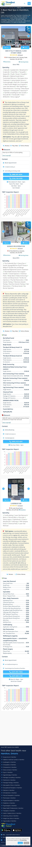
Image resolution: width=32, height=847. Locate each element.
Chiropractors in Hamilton (9, 767)
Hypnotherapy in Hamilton (10, 775)
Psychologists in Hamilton (10, 805)
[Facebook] (1, 840)
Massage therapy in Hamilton (11, 782)
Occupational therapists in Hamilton (12, 787)
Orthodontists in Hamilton (10, 793)
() (20, 55)
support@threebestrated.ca (13, 834)
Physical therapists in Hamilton (11, 800)
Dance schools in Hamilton (10, 770)
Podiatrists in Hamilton (9, 803)
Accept (20, 843)
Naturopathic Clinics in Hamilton (11, 785)
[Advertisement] (16, 729)
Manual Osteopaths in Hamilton (11, 795)
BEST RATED (4, 7)
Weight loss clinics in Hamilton (11, 818)
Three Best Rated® (15, 845)
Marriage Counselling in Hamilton (12, 777)
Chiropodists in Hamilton (9, 764)
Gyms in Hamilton (8, 772)
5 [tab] (18, 43)
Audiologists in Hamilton (9, 762)
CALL (7, 47)
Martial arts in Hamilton (9, 780)
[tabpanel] (16, 36)
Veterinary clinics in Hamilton (10, 816)
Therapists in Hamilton (9, 810)
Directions (7, 62)
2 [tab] (14, 43)
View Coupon (6, 155)
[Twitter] (4, 840)
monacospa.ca (9, 438)
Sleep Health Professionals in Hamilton (13, 808)
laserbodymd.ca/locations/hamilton (15, 668)
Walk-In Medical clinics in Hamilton (12, 813)
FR (23, 7)
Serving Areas (24, 62)
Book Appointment (10, 163)
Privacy (3, 842)
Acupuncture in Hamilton (9, 757)
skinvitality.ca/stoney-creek (12, 171)
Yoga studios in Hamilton (9, 821)
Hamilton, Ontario (9, 753)
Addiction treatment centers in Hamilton (13, 759)
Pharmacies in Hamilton (9, 798)
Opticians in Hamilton (8, 790)
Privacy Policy (23, 840)
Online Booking (9, 430)
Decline (26, 843)
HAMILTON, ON (11, 7)
